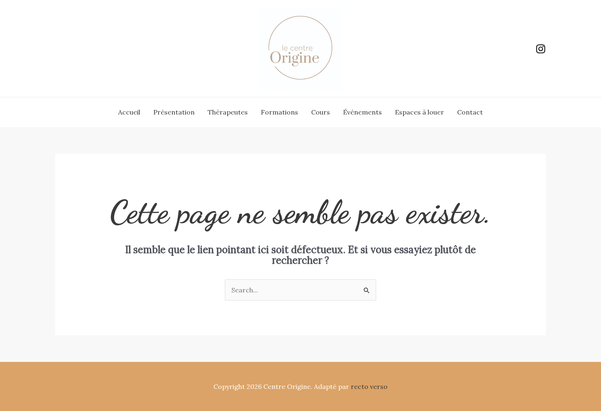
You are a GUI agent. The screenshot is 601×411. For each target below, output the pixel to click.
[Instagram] (541, 49)
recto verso (369, 386)
